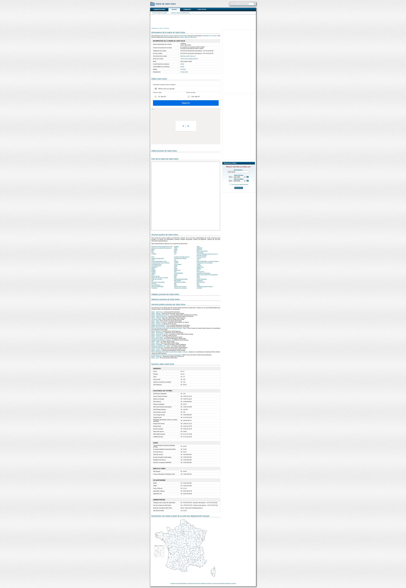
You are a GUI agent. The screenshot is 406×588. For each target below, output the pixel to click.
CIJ (175, 260)
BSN (175, 251)
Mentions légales (225, 583)
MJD (175, 276)
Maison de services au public (159, 277)
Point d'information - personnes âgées (208, 261)
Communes (187, 9)
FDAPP (153, 272)
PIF (152, 280)
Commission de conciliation (205, 263)
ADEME (176, 246)
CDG (152, 257)
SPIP (175, 285)
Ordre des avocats (156, 279)
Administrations (159, 9)
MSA (198, 276)
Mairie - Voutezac (156, 318)
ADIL (198, 246)
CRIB (175, 266)
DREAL (153, 270)
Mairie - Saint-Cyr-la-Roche (159, 316)
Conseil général (201, 257)
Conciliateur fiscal (156, 264)
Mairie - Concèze (156, 335)
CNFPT (176, 263)
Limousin (183, 69)
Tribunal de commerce (180, 288)
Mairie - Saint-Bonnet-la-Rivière (160, 315)
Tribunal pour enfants (180, 286)
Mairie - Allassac (156, 350)
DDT (175, 267)
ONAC (198, 277)
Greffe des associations (158, 282)
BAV (152, 251)
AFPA (175, 248)
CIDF (152, 260)
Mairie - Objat (155, 321)
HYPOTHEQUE (178, 273)
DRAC (153, 269)
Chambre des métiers (180, 258)
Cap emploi (200, 252)
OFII (175, 277)
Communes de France (194, 583)
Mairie (176, 274)
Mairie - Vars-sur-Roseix (158, 327)
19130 (182, 64)
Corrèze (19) (184, 72)
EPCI (198, 270)
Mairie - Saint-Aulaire (157, 332)
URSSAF (199, 288)
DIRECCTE (200, 267)
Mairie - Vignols (155, 313)
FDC (175, 272)
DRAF (176, 269)
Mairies (174, 9)
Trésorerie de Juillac (157, 338)
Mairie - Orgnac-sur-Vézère (159, 322)
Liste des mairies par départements (180, 12)
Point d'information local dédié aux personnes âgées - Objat (168, 328)
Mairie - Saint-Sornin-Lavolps (159, 334)
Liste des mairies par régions (159, 12)
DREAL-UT (177, 270)
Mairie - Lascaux (156, 324)
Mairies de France (206, 583)
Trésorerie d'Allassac (157, 347)
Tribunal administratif (157, 286)
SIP (198, 283)
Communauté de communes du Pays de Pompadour (166, 355)
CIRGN (176, 261)
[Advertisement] (203, 20)
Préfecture (200, 280)
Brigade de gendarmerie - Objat (160, 325)
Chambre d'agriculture (157, 258)
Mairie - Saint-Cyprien (157, 337)
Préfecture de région (180, 282)
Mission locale (155, 276)
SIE (175, 283)
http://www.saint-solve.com (187, 56)
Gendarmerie (200, 272)
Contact (233, 583)
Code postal (201, 9)
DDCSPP (154, 267)
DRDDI (199, 269)
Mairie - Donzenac (156, 356)
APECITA (199, 249)
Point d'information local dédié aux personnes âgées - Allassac (169, 352)
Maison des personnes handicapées (207, 274)
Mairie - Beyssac (156, 331)
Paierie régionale (202, 279)
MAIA (152, 274)
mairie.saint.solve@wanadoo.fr (189, 59)
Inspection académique (203, 273)
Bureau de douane (202, 251)
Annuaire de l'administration (179, 583)
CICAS (199, 258)
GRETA (153, 273)
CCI (175, 254)
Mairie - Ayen (155, 358)
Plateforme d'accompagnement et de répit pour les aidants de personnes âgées (161, 248)
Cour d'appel (177, 264)
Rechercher (238, 188)
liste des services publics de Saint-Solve (175, 35)
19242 (182, 66)
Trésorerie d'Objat (156, 319)
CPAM (198, 264)
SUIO (198, 285)
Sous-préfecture (155, 285)
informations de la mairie (209, 35)
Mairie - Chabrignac (157, 344)
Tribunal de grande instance (205, 286)
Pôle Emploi (177, 280)
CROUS (199, 266)
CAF (175, 252)
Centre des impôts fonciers (181, 257)
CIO (198, 260)
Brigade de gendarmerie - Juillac (160, 346)
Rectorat (153, 283)
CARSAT (153, 254)
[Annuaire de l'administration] (152, 4)
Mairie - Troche (155, 349)
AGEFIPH (199, 248)
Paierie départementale (181, 279)
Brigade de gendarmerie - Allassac (161, 340)
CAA (152, 252)
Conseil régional (156, 266)
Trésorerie (154, 288)
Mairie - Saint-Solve (157, 312)
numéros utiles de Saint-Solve (187, 37)
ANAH (176, 249)
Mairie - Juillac (155, 341)
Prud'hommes (201, 282)
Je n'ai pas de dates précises (240, 184)
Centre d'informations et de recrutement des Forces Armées (160, 262)
